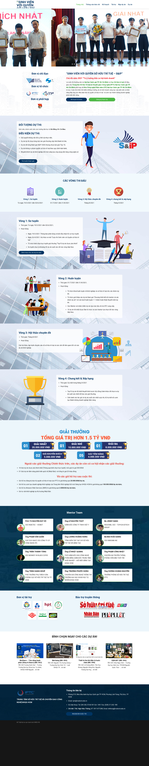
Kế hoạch (105, 4)
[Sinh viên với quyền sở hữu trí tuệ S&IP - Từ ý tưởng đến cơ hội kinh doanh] (28, 4)
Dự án (130, 4)
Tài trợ (113, 4)
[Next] (143, 37)
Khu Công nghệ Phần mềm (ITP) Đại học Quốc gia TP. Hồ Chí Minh (107, 87)
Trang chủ (80, 4)
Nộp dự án (122, 4)
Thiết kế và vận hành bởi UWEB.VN (29, 722)
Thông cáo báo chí (93, 4)
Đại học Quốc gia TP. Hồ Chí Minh (96, 82)
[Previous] (5, 37)
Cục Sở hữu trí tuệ (117, 82)
